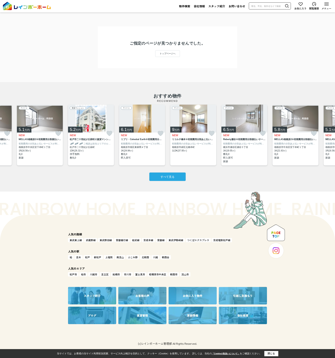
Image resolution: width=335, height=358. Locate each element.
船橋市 (116, 274)
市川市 (127, 274)
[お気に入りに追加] (7, 133)
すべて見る (167, 176)
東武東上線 (76, 240)
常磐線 (161, 240)
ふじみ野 (133, 257)
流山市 (185, 274)
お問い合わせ (237, 6)
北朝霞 (145, 257)
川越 (155, 257)
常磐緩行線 (122, 240)
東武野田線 (106, 240)
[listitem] (91, 135)
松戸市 (73, 274)
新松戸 (97, 257)
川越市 (93, 274)
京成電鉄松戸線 (221, 240)
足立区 (105, 274)
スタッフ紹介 (216, 6)
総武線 (135, 240)
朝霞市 (173, 274)
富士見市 (140, 274)
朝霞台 (165, 257)
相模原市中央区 (157, 274)
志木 (78, 257)
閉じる (271, 353)
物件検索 (184, 6)
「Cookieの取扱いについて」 (226, 353)
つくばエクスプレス (198, 240)
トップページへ (168, 53)
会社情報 (199, 6)
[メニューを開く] (326, 6)
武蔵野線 (91, 240)
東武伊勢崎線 (176, 240)
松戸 (87, 257)
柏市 (83, 274)
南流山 (120, 257)
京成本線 (148, 240)
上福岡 (109, 257)
